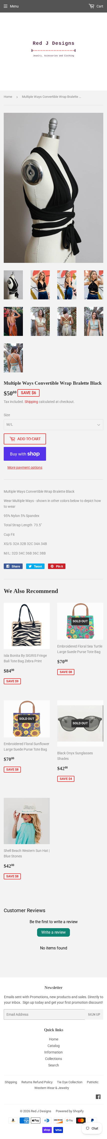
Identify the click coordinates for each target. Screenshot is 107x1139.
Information (53, 1052)
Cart (99, 6)
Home (8, 97)
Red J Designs (41, 1111)
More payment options (24, 467)
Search (53, 1065)
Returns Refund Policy (37, 1082)
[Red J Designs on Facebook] (98, 1097)
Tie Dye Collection (69, 1082)
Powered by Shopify (70, 1111)
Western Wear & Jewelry (51, 1088)
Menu (14, 6)
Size (7, 415)
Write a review (53, 932)
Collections (53, 1059)
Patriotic (93, 1082)
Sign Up (94, 1014)
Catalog (54, 1046)
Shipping (31, 402)
